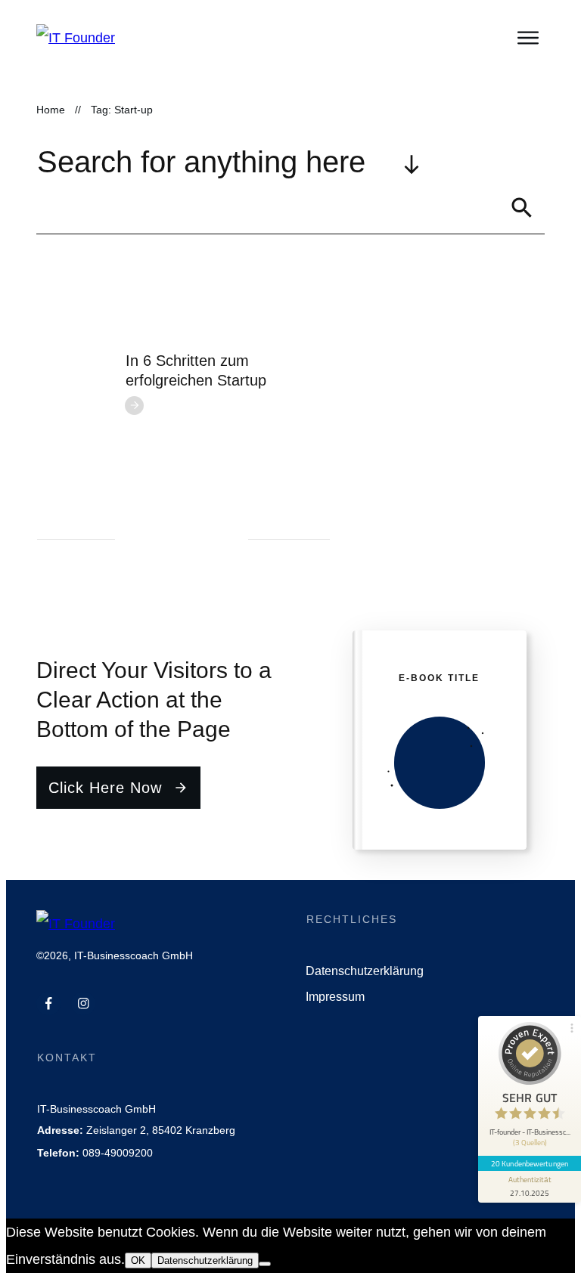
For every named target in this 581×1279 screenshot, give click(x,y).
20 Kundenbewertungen (529, 1163)
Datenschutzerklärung (205, 1260)
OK (138, 1260)
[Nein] (265, 1264)
